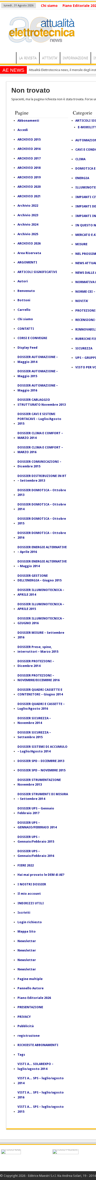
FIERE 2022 (25, 865)
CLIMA (80, 159)
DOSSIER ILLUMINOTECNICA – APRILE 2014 (40, 592)
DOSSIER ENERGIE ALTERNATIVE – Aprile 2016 (42, 549)
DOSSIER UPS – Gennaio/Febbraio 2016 (35, 853)
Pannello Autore (30, 988)
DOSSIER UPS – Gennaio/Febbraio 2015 (35, 839)
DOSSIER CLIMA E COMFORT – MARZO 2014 (40, 435)
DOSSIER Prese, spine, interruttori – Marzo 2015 (37, 649)
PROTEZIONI (85, 310)
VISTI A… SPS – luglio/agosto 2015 (40, 1109)
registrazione (28, 1035)
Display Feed (27, 347)
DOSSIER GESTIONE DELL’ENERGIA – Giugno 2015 (39, 578)
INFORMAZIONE (75, 58)
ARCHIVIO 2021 (29, 196)
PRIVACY (24, 1017)
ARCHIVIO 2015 (29, 139)
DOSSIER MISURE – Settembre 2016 (40, 635)
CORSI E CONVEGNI (32, 338)
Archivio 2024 (27, 224)
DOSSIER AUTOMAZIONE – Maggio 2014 (37, 359)
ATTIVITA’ (49, 58)
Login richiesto (29, 922)
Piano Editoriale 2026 (34, 998)
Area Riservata (29, 253)
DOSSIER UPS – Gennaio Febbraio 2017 (35, 810)
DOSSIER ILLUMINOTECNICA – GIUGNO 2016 (40, 621)
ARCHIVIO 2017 (29, 158)
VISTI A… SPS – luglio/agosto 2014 (40, 1080)
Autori (22, 281)
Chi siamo (49, 6)
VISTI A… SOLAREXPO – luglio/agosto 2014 (35, 1066)
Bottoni (23, 300)
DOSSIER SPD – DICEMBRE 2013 (40, 761)
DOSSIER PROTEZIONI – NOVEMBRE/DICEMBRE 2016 (38, 678)
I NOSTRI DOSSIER (31, 884)
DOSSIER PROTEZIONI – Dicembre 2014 (35, 663)
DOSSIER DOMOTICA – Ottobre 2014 (41, 507)
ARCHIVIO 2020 (29, 186)
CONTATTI (25, 329)
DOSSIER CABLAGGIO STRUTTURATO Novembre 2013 (41, 402)
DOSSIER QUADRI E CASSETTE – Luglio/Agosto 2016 (41, 706)
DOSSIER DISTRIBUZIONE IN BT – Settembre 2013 (41, 478)
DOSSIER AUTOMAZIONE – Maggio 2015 (37, 373)
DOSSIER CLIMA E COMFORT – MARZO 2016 (40, 450)
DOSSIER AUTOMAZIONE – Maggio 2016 (37, 388)
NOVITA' (81, 301)
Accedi (22, 130)
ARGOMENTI (27, 262)
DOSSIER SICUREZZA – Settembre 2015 (34, 735)
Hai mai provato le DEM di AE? (40, 875)
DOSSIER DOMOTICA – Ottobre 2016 (41, 535)
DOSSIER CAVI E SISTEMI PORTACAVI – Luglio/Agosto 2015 (39, 418)
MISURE (81, 244)
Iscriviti (23, 912)
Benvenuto (26, 291)
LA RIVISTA (28, 58)
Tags (21, 1054)
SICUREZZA (83, 348)
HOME (9, 58)
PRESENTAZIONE (30, 1007)
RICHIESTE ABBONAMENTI (37, 1045)
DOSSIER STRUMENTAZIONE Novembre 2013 (39, 782)
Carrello (24, 310)
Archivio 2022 (27, 205)
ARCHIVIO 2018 (29, 168)
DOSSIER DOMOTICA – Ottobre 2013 (41, 492)
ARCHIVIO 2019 (29, 177)
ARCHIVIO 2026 (29, 243)
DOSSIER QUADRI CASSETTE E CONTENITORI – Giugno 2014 (40, 692)
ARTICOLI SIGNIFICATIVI (37, 272)
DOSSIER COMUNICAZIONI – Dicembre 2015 (39, 464)
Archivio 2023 (27, 215)
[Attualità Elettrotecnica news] (39, 40)
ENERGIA (82, 178)
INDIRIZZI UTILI (30, 903)
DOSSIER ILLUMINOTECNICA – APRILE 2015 (40, 606)
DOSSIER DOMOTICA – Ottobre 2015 (41, 521)
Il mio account (29, 893)
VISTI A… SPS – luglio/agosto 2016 (40, 1095)
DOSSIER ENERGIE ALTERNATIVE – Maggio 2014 (42, 564)
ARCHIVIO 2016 (29, 149)
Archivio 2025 (27, 234)
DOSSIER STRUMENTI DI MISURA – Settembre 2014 (42, 796)
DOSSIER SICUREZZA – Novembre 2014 (34, 720)
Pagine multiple (30, 979)
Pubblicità (25, 1026)
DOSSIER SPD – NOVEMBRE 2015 (41, 770)
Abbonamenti (28, 120)
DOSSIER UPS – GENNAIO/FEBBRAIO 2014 (37, 825)
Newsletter (26, 941)
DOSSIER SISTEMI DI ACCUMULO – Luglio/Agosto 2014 (42, 749)
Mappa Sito (26, 931)
